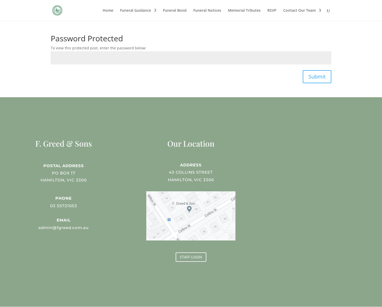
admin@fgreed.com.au (63, 227)
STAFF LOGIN (191, 256)
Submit (317, 76)
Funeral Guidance (135, 11)
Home (108, 11)
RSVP (271, 11)
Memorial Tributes (244, 11)
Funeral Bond (175, 11)
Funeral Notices (207, 11)
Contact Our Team (299, 11)
